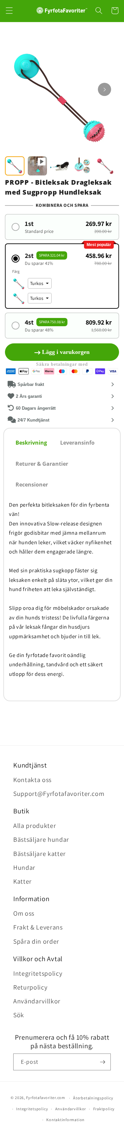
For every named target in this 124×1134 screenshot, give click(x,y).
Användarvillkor (37, 1001)
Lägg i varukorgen (66, 352)
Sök (18, 1015)
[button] (9, 10)
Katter (22, 881)
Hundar (24, 867)
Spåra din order (36, 941)
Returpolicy (30, 987)
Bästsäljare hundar (41, 839)
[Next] (104, 89)
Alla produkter (34, 825)
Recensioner (32, 484)
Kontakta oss (32, 779)
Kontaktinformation (65, 1119)
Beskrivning (31, 442)
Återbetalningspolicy (93, 1097)
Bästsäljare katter (39, 853)
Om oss (23, 913)
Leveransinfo (77, 442)
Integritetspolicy (37, 973)
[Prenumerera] (102, 1062)
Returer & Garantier (42, 463)
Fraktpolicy (104, 1108)
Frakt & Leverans (38, 927)
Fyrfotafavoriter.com (45, 1097)
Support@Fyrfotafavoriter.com (58, 793)
